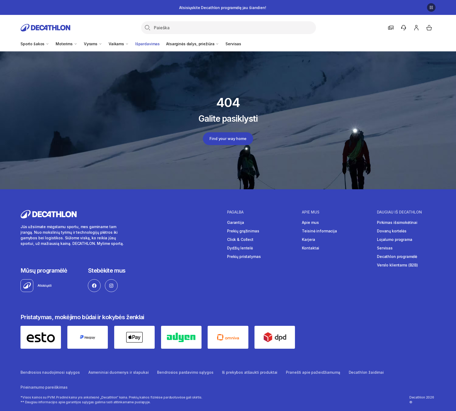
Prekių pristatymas (244, 256)
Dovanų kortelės (391, 231)
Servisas (233, 44)
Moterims (65, 44)
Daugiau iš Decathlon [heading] (399, 212)
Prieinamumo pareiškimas (44, 387)
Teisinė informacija (319, 231)
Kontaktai (310, 248)
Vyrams (91, 44)
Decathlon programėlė (397, 256)
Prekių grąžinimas (243, 231)
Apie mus (310, 222)
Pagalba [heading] (235, 212)
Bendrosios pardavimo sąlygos (185, 372)
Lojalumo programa (394, 239)
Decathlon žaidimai (366, 372)
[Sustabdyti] (431, 7)
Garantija (235, 222)
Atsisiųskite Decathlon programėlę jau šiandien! (222, 7)
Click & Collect (240, 239)
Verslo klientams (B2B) (397, 265)
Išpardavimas (147, 44)
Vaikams (117, 44)
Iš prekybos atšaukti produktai (250, 372)
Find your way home (227, 138)
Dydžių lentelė (240, 248)
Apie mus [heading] (310, 212)
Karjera (308, 239)
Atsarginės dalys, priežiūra (190, 44)
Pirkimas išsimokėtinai (397, 222)
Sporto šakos (33, 44)
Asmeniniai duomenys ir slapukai (118, 372)
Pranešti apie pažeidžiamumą (313, 372)
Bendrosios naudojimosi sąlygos (50, 372)
